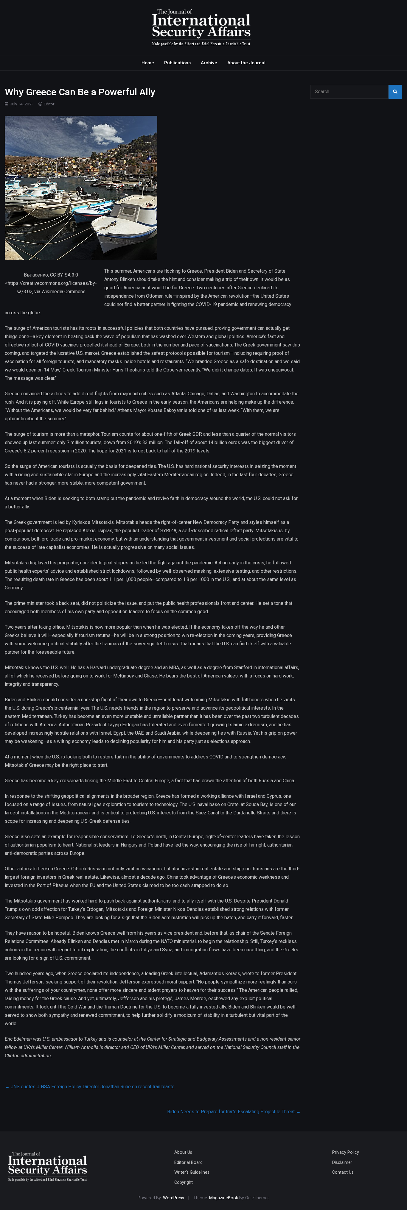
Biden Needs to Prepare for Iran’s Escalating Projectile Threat (234, 1111)
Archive (209, 62)
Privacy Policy (345, 1152)
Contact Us (343, 1172)
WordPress (173, 1197)
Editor (49, 104)
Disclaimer (342, 1162)
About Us (183, 1152)
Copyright (183, 1182)
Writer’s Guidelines (191, 1172)
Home (148, 62)
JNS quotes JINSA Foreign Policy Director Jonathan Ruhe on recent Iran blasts (90, 1086)
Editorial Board (188, 1162)
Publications (177, 62)
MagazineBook (223, 1197)
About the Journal (246, 62)
